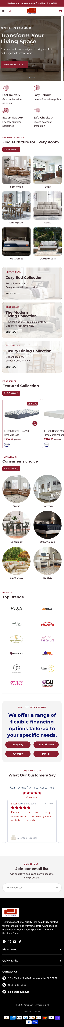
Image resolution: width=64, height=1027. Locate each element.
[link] (32, 837)
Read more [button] (21, 827)
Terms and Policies (32, 1011)
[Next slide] (59, 48)
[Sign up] (57, 888)
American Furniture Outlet (36, 1005)
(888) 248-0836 (17, 984)
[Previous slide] (4, 48)
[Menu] (3, 11)
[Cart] (60, 11)
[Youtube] (14, 941)
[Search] (10, 11)
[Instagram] (9, 941)
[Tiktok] (20, 941)
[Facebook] (4, 941)
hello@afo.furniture (18, 991)
